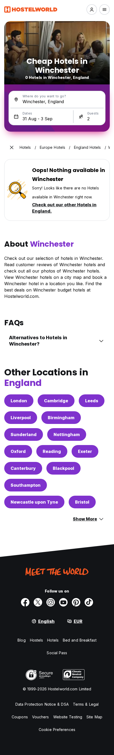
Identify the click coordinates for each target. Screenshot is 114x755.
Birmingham (61, 417)
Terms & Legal (86, 704)
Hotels (53, 640)
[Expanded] (11, 147)
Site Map (94, 717)
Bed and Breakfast (80, 640)
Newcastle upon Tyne (34, 502)
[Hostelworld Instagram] (50, 602)
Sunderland (24, 434)
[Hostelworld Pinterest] (76, 602)
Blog (21, 640)
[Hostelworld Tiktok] (89, 602)
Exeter (85, 451)
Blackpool (63, 468)
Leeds (91, 400)
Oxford (18, 451)
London (19, 400)
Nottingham (67, 434)
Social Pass (57, 653)
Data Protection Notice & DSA (42, 704)
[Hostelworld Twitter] (38, 602)
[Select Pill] (91, 9)
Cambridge (56, 400)
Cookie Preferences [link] (57, 729)
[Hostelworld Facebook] (25, 602)
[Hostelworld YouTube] (63, 602)
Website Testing (67, 717)
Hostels (36, 640)
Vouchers (40, 717)
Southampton (26, 485)
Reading (52, 451)
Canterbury (23, 468)
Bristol (82, 502)
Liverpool (21, 417)
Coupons (20, 717)
